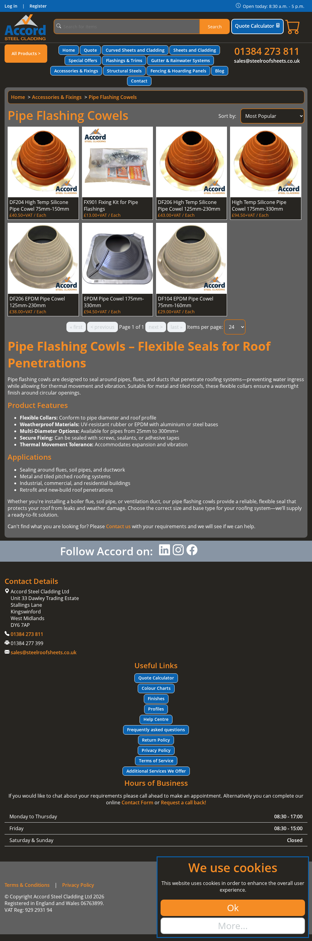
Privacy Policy (156, 750)
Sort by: (227, 116)
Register (38, 6)
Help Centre (156, 719)
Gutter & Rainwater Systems (180, 60)
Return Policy (156, 740)
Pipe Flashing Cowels (113, 97)
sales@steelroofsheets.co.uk (267, 61)
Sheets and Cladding (194, 50)
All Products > (26, 53)
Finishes (156, 698)
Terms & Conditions (27, 885)
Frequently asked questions (156, 729)
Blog (219, 71)
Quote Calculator (254, 26)
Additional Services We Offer (156, 771)
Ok (233, 907)
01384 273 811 (267, 51)
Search (215, 27)
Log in (11, 6)
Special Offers (83, 60)
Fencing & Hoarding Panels (178, 71)
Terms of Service (156, 761)
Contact (139, 81)
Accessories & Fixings (76, 71)
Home (68, 50)
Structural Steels (124, 71)
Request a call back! (183, 802)
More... (233, 925)
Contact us (118, 526)
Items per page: (205, 327)
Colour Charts (156, 688)
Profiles (156, 709)
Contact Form (137, 802)
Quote (90, 50)
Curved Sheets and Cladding (135, 50)
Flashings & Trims (124, 60)
